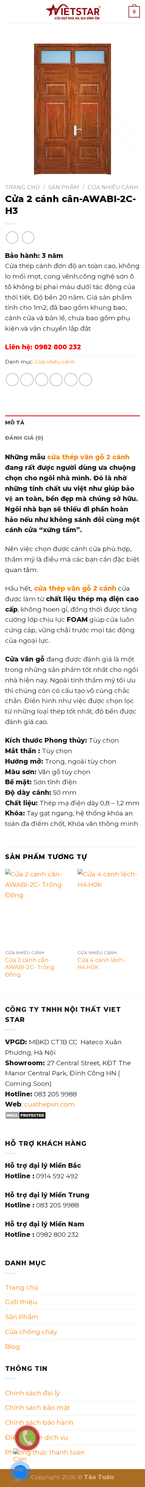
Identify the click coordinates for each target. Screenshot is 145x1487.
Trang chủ (22, 187)
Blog (12, 1346)
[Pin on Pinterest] (71, 380)
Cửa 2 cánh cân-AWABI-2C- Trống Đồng (30, 967)
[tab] (72, 423)
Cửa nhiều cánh (113, 187)
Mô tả (15, 422)
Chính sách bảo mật (37, 1407)
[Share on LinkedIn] (85, 380)
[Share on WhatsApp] (12, 380)
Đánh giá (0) (24, 438)
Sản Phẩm (63, 187)
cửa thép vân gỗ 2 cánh (88, 457)
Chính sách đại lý (32, 1393)
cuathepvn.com (49, 1104)
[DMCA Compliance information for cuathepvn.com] (25, 1115)
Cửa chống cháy (31, 1332)
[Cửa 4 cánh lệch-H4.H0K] (110, 907)
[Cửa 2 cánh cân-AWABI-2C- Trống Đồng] (37, 907)
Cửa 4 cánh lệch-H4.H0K (101, 963)
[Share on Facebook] (27, 380)
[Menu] (10, 11)
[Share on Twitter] (42, 380)
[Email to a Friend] (56, 380)
